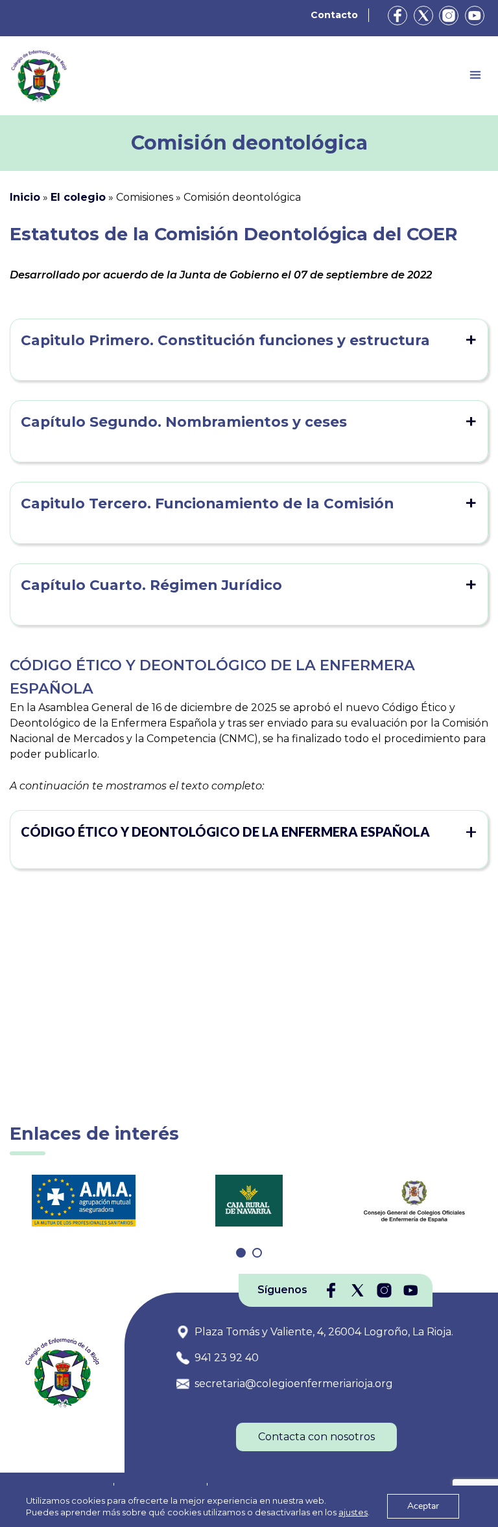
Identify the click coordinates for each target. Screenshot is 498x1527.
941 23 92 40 (227, 1358)
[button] (249, 831)
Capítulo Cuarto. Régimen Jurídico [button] (151, 584)
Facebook (397, 15)
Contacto (334, 15)
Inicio (25, 197)
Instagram (448, 15)
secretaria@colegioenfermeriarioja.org (294, 1383)
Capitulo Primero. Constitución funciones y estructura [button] (225, 340)
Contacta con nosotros (316, 1437)
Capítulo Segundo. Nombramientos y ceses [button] (184, 421)
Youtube (474, 15)
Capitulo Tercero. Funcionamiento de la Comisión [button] (207, 503)
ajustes (353, 1512)
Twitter (423, 15)
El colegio (78, 197)
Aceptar (423, 1506)
